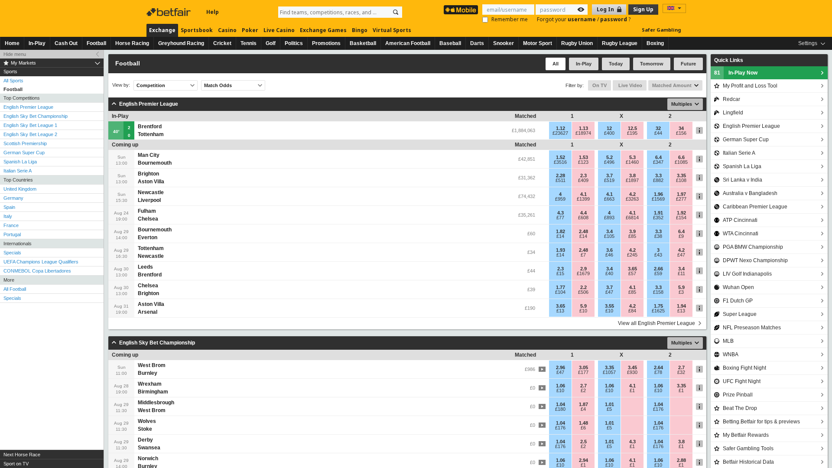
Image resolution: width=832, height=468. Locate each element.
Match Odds (218, 85)
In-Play (37, 43)
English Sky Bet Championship (35, 116)
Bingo (359, 30)
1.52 (560, 157)
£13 (560, 311)
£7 (583, 255)
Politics (294, 43)
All (555, 63)
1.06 (560, 386)
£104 (560, 292)
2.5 (583, 441)
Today (616, 63)
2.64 (658, 367)
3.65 (632, 268)
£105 (609, 236)
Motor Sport (537, 43)
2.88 (681, 460)
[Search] (395, 12)
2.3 (583, 175)
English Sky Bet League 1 (30, 125)
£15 (560, 273)
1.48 (583, 423)
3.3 (658, 175)
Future (688, 63)
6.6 (681, 157)
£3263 (632, 199)
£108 (681, 180)
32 (658, 128)
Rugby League (619, 43)
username (582, 19)
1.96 (658, 194)
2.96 (560, 367)
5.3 (632, 157)
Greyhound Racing (181, 43)
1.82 (560, 231)
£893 (609, 217)
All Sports (13, 80)
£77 (560, 217)
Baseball (450, 43)
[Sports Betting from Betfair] (461, 9)
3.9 (632, 231)
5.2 (609, 157)
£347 (658, 162)
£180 (560, 409)
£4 (583, 409)
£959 (560, 199)
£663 (609, 199)
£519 (609, 180)
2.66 (658, 268)
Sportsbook (197, 30)
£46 (609, 255)
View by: (121, 85)
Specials (12, 252)
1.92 (681, 213)
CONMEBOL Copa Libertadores (37, 270)
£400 (609, 133)
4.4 (583, 213)
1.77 (560, 287)
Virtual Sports (392, 30)
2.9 (583, 268)
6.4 (658, 157)
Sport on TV (16, 463)
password (614, 19)
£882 (658, 180)
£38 (658, 236)
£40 (609, 273)
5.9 (681, 287)
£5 (609, 409)
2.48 (583, 231)
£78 (658, 372)
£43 (658, 255)
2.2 (583, 287)
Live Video (629, 85)
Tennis (248, 43)
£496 (609, 162)
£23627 (560, 133)
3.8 (632, 175)
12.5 (632, 128)
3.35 (681, 175)
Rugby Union (577, 43)
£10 (583, 311)
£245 (632, 255)
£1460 (632, 162)
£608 (583, 217)
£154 (681, 217)
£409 (583, 180)
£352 (658, 217)
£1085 (681, 162)
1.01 (609, 404)
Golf (271, 43)
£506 (583, 292)
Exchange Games (323, 30)
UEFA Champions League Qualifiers (40, 261)
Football (96, 43)
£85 (632, 236)
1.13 (583, 128)
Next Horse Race (21, 454)
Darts (477, 43)
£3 (681, 292)
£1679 (583, 273)
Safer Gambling (661, 29)
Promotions (326, 43)
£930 (632, 372)
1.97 (681, 194)
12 (609, 128)
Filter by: (575, 85)
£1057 (609, 372)
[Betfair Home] (169, 12)
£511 (561, 180)
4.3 (560, 213)
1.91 (658, 213)
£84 (632, 311)
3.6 (609, 250)
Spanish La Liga (20, 161)
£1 (632, 390)
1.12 (560, 128)
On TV (599, 85)
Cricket (222, 43)
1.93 (560, 250)
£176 (658, 409)
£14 (560, 236)
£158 (658, 292)
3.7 (609, 175)
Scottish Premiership (25, 143)
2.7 (681, 367)
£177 (583, 372)
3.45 (632, 367)
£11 (681, 273)
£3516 (560, 162)
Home (12, 43)
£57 (632, 273)
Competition (150, 85)
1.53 (583, 157)
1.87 (583, 404)
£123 (583, 162)
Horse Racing (132, 43)
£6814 (632, 217)
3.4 (609, 231)
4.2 (632, 194)
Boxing (655, 43)
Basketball (363, 43)
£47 (681, 255)
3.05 (583, 367)
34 (681, 128)
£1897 (632, 180)
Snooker (503, 43)
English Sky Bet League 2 (30, 134)
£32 (681, 372)
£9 (681, 236)
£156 (681, 133)
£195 (632, 133)
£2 (583, 390)
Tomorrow (651, 63)
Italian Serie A (17, 170)
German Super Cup (24, 152)
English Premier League (28, 107)
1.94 (681, 306)
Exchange (162, 30)
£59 (658, 273)
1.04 (560, 404)
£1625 (658, 311)
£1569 (658, 199)
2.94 (583, 460)
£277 (681, 199)
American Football (407, 43)
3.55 (609, 306)
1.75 (658, 306)
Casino (227, 30)
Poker (250, 30)
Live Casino (279, 30)
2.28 (560, 175)
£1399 (583, 199)
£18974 (583, 133)
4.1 (583, 194)
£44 (658, 133)
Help (212, 12)
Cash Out (66, 43)
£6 (583, 428)
